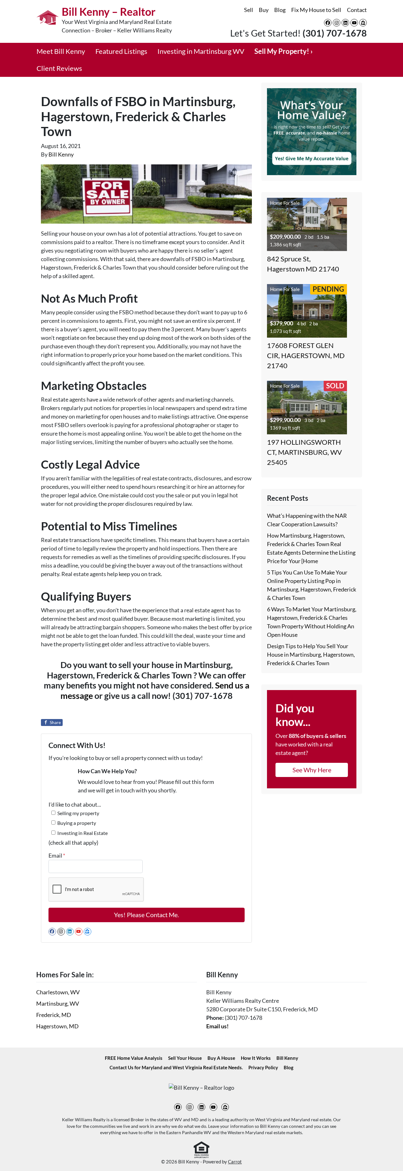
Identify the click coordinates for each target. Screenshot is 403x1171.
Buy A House (221, 1058)
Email (56, 855)
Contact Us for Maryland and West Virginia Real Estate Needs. (176, 1067)
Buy (264, 9)
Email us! (217, 1026)
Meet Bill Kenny (61, 51)
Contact (357, 9)
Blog (280, 9)
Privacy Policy (263, 1067)
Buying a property (76, 823)
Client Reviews (59, 68)
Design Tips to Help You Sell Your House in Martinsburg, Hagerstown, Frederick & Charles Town (311, 654)
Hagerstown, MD (57, 1026)
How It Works (256, 1058)
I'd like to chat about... (74, 804)
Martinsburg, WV (57, 1003)
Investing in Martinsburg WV (200, 51)
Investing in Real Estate (82, 833)
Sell (248, 9)
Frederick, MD (53, 1014)
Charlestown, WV (58, 992)
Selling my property (78, 813)
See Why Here (311, 770)
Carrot (235, 1161)
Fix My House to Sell (316, 9)
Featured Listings (121, 51)
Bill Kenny (61, 154)
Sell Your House (185, 1058)
